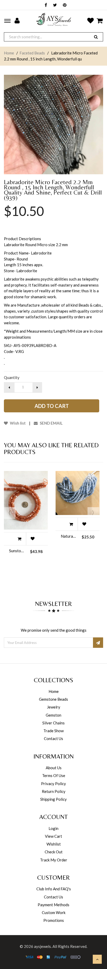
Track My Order (53, 860)
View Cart (53, 836)
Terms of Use (53, 775)
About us (54, 767)
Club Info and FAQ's (53, 888)
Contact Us (53, 738)
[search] (95, 37)
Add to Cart (52, 406)
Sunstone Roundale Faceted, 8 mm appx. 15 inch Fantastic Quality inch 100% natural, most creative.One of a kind (17, 550)
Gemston (53, 715)
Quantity (11, 377)
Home (9, 53)
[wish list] (32, 538)
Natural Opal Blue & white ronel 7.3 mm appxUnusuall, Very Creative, (69, 536)
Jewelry (53, 707)
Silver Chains (53, 722)
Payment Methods (53, 904)
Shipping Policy (53, 799)
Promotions (53, 920)
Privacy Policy (53, 783)
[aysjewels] (53, 19)
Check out (54, 851)
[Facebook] (44, 5)
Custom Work (53, 912)
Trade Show (53, 730)
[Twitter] (53, 5)
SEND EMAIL (51, 423)
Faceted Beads (32, 53)
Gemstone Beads (53, 699)
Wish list (17, 423)
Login (53, 828)
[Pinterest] (63, 5)
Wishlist (53, 844)
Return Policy (53, 791)
